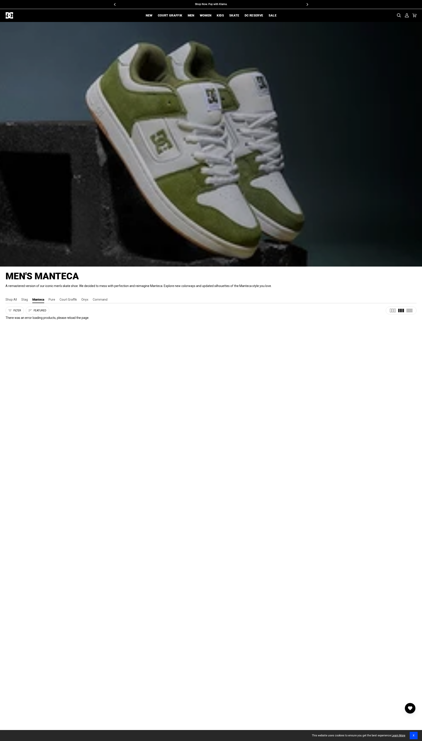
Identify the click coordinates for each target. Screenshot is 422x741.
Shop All (11, 299)
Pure (52, 299)
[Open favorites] (410, 708)
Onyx (84, 299)
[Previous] (115, 4)
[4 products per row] (401, 310)
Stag (24, 299)
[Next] (307, 4)
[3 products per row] (393, 310)
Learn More (398, 735)
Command (100, 299)
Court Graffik (68, 299)
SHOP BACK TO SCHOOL (227, 4)
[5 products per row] (409, 310)
